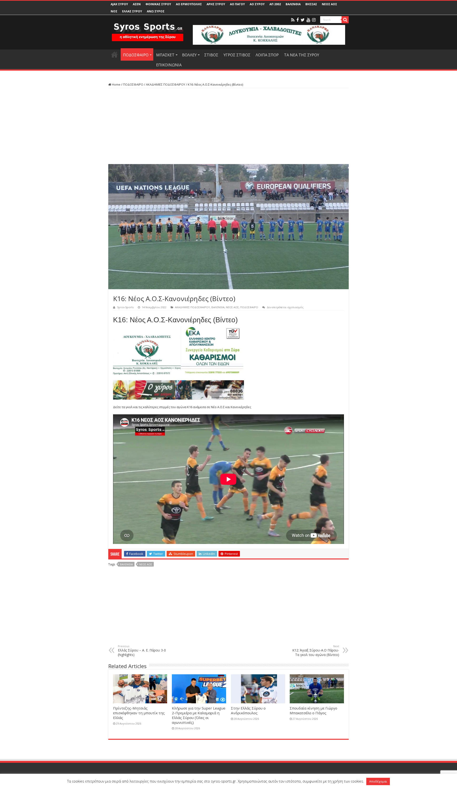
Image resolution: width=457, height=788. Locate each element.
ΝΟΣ (114, 11)
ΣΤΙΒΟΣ (211, 55)
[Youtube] (308, 20)
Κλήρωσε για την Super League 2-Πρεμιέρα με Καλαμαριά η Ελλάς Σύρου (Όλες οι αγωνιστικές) (198, 715)
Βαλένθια (126, 564)
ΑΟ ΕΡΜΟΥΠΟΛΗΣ (189, 4)
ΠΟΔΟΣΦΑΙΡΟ (136, 55)
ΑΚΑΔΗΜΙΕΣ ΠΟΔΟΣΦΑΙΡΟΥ (165, 84)
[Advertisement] (228, 126)
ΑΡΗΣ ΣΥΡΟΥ (216, 4)
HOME (114, 54)
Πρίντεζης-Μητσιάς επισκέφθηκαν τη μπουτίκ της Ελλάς (139, 713)
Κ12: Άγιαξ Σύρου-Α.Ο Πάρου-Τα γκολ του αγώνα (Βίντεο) (315, 650)
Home (115, 84)
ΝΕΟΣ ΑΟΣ (329, 4)
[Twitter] (302, 20)
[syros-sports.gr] (147, 29)
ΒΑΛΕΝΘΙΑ (293, 4)
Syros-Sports (125, 307)
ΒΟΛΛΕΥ (189, 55)
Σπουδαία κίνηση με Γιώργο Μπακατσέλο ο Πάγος (313, 710)
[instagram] (314, 20)
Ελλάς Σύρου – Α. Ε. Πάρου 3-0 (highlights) (142, 650)
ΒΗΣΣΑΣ (311, 4)
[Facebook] (297, 20)
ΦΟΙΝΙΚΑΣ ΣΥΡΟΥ (158, 4)
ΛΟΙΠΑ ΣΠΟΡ (267, 55)
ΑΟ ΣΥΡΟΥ (257, 4)
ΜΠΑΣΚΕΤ (165, 55)
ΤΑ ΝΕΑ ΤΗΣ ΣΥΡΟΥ (301, 55)
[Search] (345, 19)
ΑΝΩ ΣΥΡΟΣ (155, 11)
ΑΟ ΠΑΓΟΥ (237, 4)
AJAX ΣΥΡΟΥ (119, 4)
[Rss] (293, 20)
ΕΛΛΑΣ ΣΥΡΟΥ (132, 11)
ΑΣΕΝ (137, 4)
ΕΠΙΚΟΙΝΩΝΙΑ (169, 65)
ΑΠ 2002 (275, 4)
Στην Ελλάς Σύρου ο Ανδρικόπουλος (248, 710)
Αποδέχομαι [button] (378, 781)
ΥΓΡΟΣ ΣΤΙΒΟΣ (237, 55)
